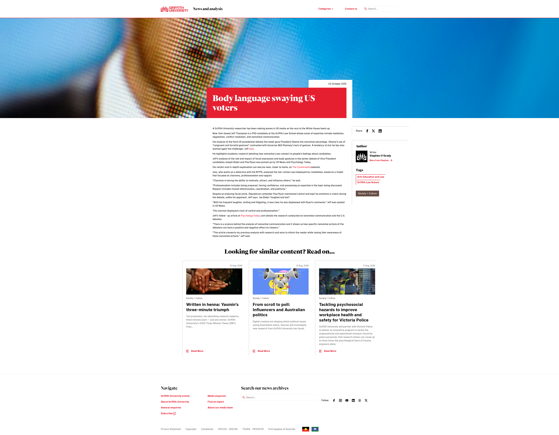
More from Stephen (379, 160)
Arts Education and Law (370, 176)
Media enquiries (217, 396)
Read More (197, 351)
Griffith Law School (368, 182)
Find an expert (216, 401)
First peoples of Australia (281, 429)
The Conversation (301, 167)
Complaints (207, 429)
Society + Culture (367, 193)
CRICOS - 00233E (228, 429)
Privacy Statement (171, 429)
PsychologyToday (250, 215)
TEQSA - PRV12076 (253, 429)
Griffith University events (175, 396)
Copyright (191, 429)
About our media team (220, 407)
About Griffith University (175, 401)
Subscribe (167, 413)
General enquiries (171, 407)
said (251, 148)
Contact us (351, 8)
